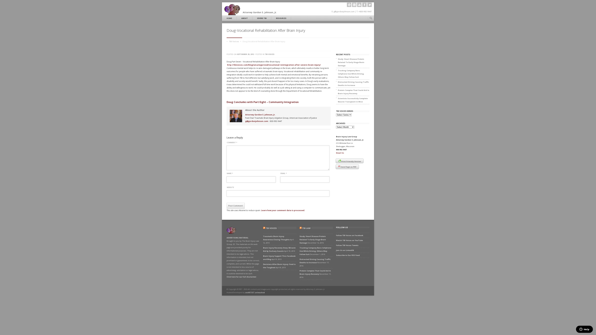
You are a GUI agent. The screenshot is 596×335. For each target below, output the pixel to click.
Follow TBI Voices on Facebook (349, 235)
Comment (232, 142)
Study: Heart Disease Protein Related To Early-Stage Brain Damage (351, 62)
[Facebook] (364, 5)
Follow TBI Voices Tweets (347, 245)
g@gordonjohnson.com (256, 121)
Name (230, 173)
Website (230, 187)
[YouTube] (359, 5)
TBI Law (306, 228)
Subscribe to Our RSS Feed (348, 255)
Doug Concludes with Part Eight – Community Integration (263, 102)
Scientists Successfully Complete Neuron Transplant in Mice (353, 100)
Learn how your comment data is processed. (283, 210)
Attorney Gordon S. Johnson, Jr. (260, 114)
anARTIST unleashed (255, 292)
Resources (281, 18)
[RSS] (349, 5)
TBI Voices (234, 41)
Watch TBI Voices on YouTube (349, 240)
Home (229, 18)
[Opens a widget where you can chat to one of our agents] (584, 329)
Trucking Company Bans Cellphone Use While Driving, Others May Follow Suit (351, 73)
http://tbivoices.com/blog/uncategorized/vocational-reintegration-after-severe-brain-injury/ (274, 65)
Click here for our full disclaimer (241, 277)
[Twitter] (369, 5)
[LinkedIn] (354, 5)
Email (283, 173)
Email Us (340, 153)
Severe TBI (262, 18)
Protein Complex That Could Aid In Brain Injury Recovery (353, 92)
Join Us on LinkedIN (345, 250)
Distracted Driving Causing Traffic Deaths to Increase (353, 83)
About (244, 18)
